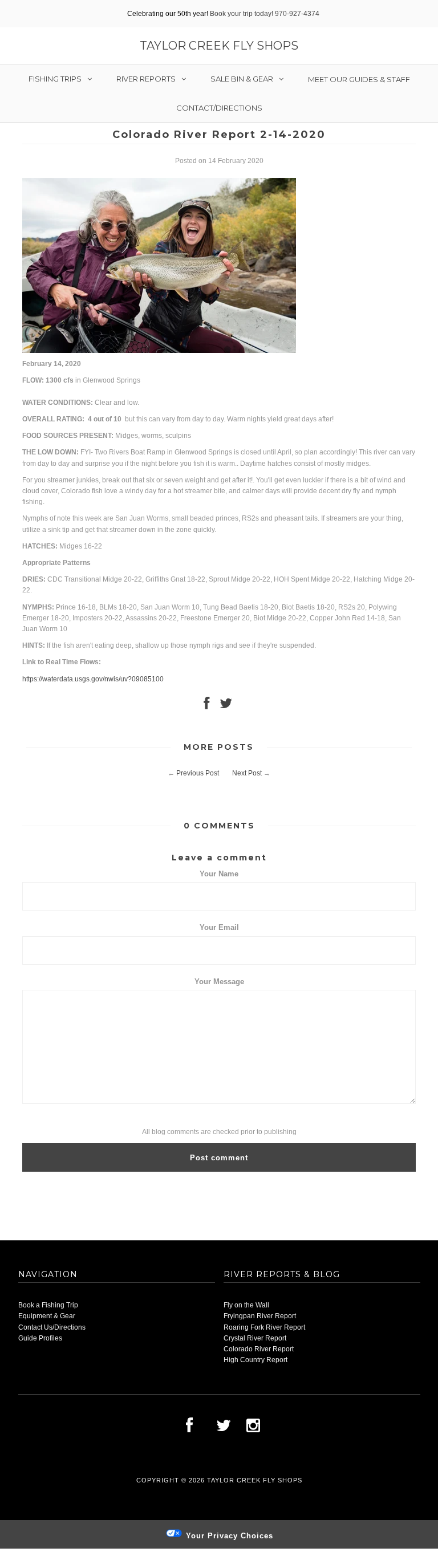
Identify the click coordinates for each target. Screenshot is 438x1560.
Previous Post (197, 773)
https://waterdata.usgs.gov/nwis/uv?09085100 (93, 679)
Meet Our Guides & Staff (359, 79)
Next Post (247, 773)
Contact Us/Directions (52, 1327)
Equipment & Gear (46, 1316)
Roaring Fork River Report (264, 1327)
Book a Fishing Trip (48, 1305)
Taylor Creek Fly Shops (219, 45)
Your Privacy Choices (228, 1535)
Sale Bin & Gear (241, 78)
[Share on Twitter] (226, 706)
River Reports (146, 78)
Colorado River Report (259, 1349)
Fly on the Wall (246, 1305)
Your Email (219, 927)
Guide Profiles (40, 1338)
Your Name (219, 874)
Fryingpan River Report (260, 1316)
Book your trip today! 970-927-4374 (264, 14)
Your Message (219, 981)
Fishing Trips (55, 78)
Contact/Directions (219, 107)
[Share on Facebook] (206, 706)
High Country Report (255, 1360)
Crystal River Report (255, 1338)
